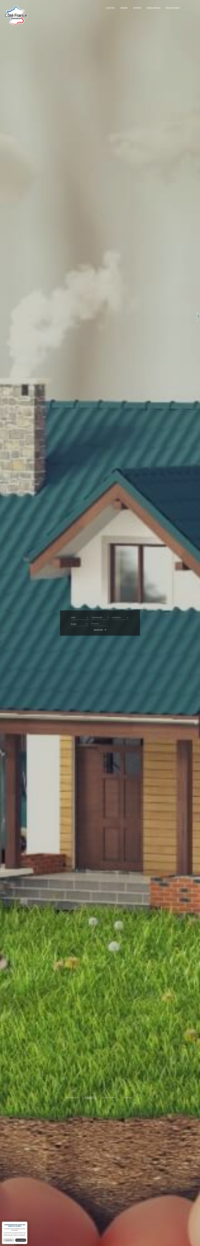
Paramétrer (8, 1240)
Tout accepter (21, 1240)
